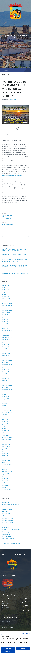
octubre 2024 (6, 335)
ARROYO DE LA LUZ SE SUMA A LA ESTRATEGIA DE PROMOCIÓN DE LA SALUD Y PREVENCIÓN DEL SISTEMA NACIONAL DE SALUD (15, 273)
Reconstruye (5, 532)
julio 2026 (5, 287)
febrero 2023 (6, 378)
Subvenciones (6, 534)
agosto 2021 (5, 419)
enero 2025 (5, 328)
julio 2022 (5, 394)
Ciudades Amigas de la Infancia (11, 504)
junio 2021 (5, 424)
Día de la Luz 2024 (7, 520)
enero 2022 (5, 408)
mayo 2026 (5, 292)
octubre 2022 (6, 387)
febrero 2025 (6, 326)
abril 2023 (5, 374)
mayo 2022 (5, 399)
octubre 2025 (6, 308)
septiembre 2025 (7, 310)
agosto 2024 (6, 339)
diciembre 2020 (7, 437)
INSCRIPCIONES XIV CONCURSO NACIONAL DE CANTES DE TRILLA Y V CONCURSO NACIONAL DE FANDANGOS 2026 (14, 266)
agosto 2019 (5, 474)
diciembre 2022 (7, 383)
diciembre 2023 (7, 358)
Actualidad (12, 99)
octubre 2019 (6, 469)
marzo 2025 (5, 324)
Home (3, 74)
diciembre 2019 (6, 464)
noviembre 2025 (7, 305)
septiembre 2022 (7, 389)
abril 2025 (5, 321)
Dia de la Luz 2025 (7, 522)
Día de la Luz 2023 (7, 518)
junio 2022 (5, 396)
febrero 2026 (6, 299)
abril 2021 (5, 428)
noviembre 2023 (7, 360)
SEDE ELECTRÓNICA (7, 627)
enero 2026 (5, 301)
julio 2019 (5, 476)
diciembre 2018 (6, 489)
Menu (6, 70)
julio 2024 (5, 342)
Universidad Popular (8, 538)
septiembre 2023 (7, 364)
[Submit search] (26, 238)
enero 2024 (5, 355)
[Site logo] (15, 20)
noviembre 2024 (7, 333)
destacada (5, 511)
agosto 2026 (6, 285)
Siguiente (4, 222)
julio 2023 (5, 367)
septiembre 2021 (7, 417)
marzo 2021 (5, 430)
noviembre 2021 (7, 412)
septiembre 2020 (7, 444)
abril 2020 (5, 455)
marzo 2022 (5, 403)
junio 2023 (5, 369)
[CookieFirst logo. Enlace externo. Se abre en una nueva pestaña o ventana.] (1, 634)
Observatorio (6, 527)
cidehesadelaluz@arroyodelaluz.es (12, 175)
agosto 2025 (6, 312)
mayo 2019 (5, 480)
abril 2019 (5, 483)
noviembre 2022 (7, 385)
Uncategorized (6, 536)
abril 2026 (5, 294)
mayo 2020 (5, 453)
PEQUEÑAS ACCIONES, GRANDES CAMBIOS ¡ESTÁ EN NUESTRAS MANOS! (14, 249)
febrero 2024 (6, 353)
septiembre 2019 (7, 471)
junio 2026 (5, 289)
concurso (5, 507)
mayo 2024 (5, 346)
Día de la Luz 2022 (7, 516)
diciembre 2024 (7, 330)
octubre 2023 (6, 362)
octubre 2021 (6, 414)
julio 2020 (5, 449)
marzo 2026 (5, 296)
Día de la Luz (6, 513)
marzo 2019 (5, 485)
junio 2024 (5, 344)
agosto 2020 (6, 446)
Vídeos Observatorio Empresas (11, 543)
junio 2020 (5, 451)
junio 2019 (5, 478)
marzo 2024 (5, 351)
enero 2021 (5, 435)
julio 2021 (5, 421)
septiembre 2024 (7, 337)
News (9, 74)
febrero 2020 (6, 460)
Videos (4, 541)
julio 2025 (5, 314)
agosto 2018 (5, 492)
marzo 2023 (5, 376)
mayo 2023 (5, 371)
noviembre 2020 (7, 439)
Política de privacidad (24, 633)
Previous (4, 213)
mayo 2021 (5, 426)
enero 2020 (5, 462)
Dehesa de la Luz (7, 509)
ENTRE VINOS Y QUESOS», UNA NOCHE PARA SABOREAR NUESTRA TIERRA (14, 260)
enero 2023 (5, 380)
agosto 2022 (6, 392)
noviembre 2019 (7, 467)
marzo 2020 (5, 458)
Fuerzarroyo (5, 525)
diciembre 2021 (6, 410)
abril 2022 (5, 401)
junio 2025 (5, 317)
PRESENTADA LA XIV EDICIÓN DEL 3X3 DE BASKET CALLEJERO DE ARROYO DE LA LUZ (14, 255)
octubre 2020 (6, 442)
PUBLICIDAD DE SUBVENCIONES (11, 529)
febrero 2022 (6, 405)
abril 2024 (5, 349)
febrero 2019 (6, 487)
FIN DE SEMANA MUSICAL (7, 225)
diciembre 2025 (7, 303)
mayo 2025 (5, 319)
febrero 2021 (6, 433)
